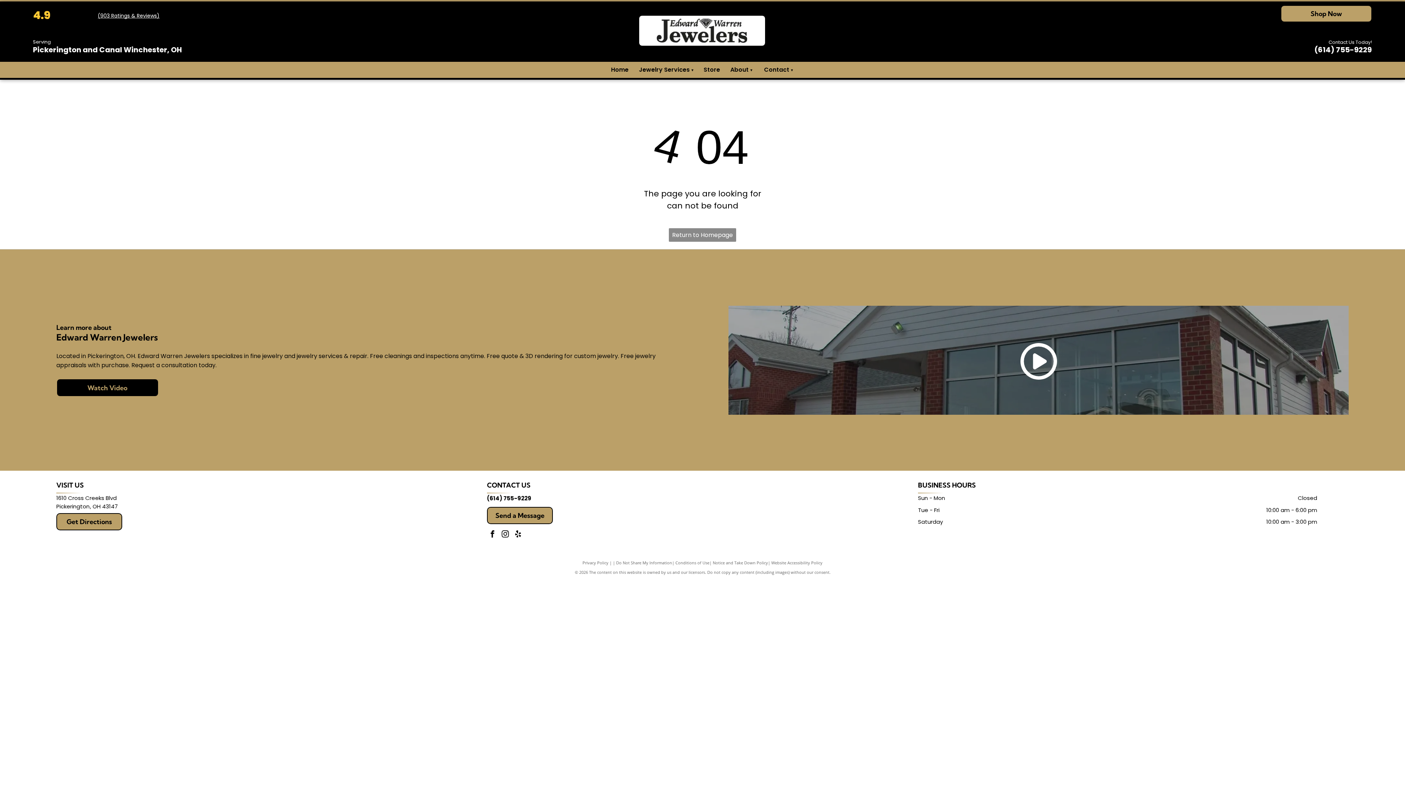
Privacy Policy (595, 562)
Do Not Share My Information (644, 562)
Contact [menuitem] (776, 69)
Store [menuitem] (712, 69)
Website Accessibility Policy (797, 562)
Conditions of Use (692, 562)
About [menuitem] (739, 69)
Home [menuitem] (620, 69)
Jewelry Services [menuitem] (666, 69)
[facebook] (492, 534)
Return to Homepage (702, 235)
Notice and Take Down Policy (740, 562)
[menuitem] (751, 70)
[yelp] (518, 534)
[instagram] (505, 534)
